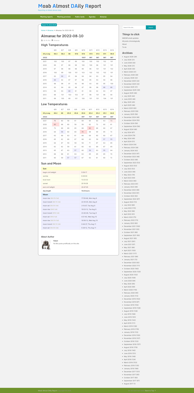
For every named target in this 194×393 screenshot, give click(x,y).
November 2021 (130, 229)
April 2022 (127, 214)
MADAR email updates (130, 38)
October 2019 (129, 305)
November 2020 (130, 266)
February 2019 (129, 329)
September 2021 (130, 235)
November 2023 (130, 157)
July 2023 (127, 169)
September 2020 (130, 272)
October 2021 (129, 232)
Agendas (92, 16)
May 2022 (127, 211)
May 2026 (127, 66)
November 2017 (130, 375)
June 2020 (128, 281)
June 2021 (128, 244)
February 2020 (129, 293)
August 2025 (128, 93)
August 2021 (128, 238)
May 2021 (127, 247)
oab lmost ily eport (69, 6)
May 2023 (127, 175)
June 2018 (128, 353)
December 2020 (130, 262)
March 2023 (128, 181)
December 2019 (130, 299)
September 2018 (130, 344)
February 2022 (129, 220)
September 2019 (130, 308)
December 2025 (130, 81)
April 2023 (127, 178)
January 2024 (129, 150)
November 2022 (130, 193)
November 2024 (130, 120)
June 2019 (128, 317)
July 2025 (127, 96)
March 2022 (128, 217)
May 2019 (127, 320)
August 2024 (128, 129)
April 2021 (127, 250)
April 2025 (127, 105)
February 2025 (129, 111)
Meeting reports (46, 16)
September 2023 (130, 163)
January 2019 (129, 332)
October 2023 (129, 160)
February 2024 (129, 147)
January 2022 (129, 223)
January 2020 (129, 296)
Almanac (103, 16)
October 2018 (129, 341)
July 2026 (127, 60)
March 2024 (128, 144)
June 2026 (128, 63)
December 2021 (130, 226)
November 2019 (130, 302)
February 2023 (129, 184)
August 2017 (128, 384)
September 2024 (130, 126)
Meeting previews (64, 16)
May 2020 (127, 284)
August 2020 (128, 275)
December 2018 (130, 335)
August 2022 (128, 202)
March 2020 (128, 290)
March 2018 (128, 362)
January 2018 (129, 368)
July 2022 (127, 205)
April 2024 (127, 141)
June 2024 (128, 135)
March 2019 (128, 326)
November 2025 (130, 84)
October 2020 (129, 269)
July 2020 (127, 278)
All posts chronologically (131, 41)
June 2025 (128, 99)
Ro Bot (48, 40)
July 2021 (127, 241)
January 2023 (129, 187)
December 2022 (130, 190)
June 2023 (128, 172)
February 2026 (129, 75)
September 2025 (130, 90)
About (124, 44)
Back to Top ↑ (150, 391)
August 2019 (128, 311)
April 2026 (127, 69)
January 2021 (129, 259)
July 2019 (127, 314)
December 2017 (130, 371)
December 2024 (130, 117)
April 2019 (127, 323)
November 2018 (130, 338)
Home (43, 30)
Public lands (79, 16)
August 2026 (128, 57)
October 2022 (129, 196)
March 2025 (128, 108)
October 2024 (129, 123)
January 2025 (129, 114)
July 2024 (127, 132)
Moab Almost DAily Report (47, 391)
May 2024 (127, 138)
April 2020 (127, 287)
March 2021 (128, 253)
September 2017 (130, 381)
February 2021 (129, 256)
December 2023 (130, 154)
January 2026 (129, 78)
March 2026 (128, 72)
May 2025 (127, 102)
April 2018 (127, 359)
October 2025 (129, 87)
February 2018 (129, 365)
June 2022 (128, 208)
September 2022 (130, 199)
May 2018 (127, 356)
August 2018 (128, 347)
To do (124, 47)
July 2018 (127, 350)
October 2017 (129, 378)
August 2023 (128, 166)
